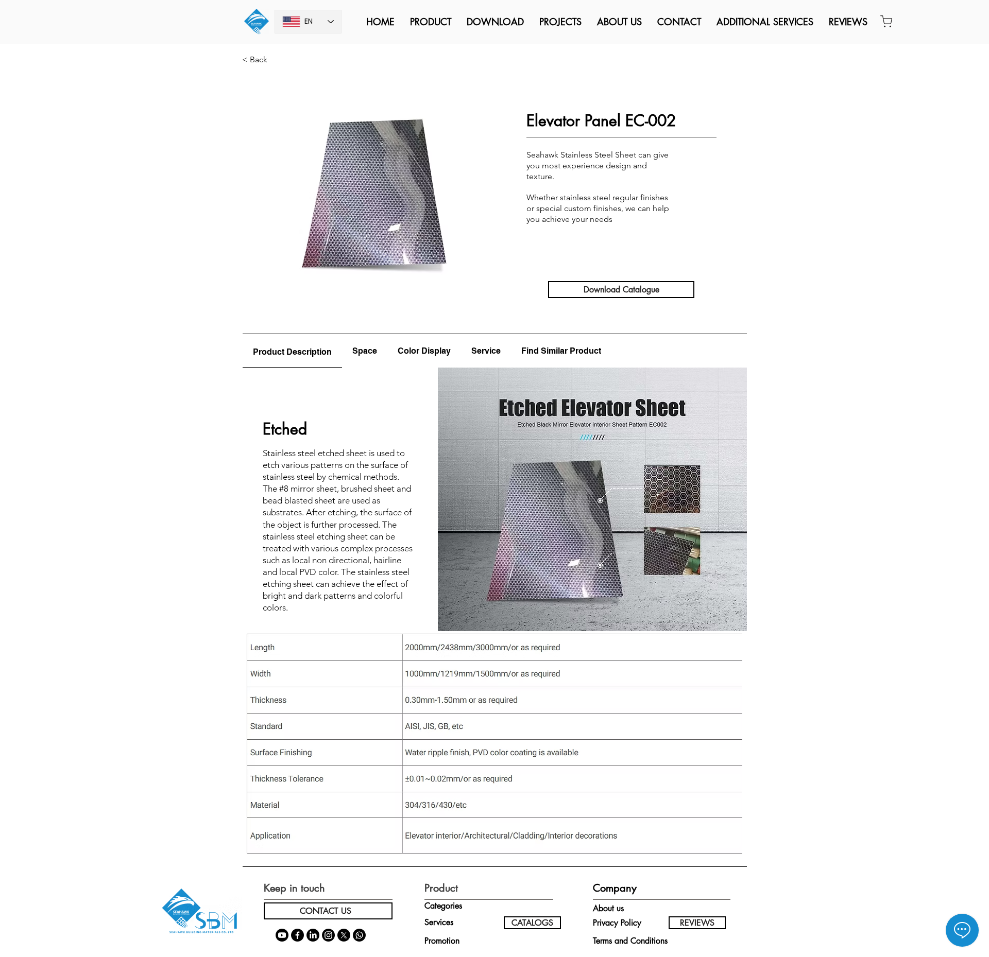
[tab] (292, 351)
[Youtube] (282, 935)
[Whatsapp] (359, 935)
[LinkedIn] (312, 935)
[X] (343, 935)
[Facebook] (297, 935)
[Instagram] (328, 935)
